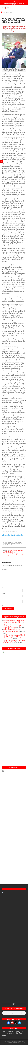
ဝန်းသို (20, 543)
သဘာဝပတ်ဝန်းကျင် (7, 545)
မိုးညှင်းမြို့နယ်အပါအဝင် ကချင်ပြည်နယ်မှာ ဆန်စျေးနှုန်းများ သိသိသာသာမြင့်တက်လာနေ (13, 622)
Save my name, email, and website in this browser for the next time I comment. (13, 604)
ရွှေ (19, 542)
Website (4, 598)
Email (3, 593)
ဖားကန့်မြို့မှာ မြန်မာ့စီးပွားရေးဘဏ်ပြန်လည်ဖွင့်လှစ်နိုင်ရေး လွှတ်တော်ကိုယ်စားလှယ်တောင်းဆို (14, 637)
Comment (4, 570)
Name (4, 587)
